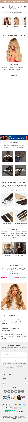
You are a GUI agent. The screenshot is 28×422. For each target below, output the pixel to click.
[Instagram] (8, 391)
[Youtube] (22, 391)
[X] (12, 391)
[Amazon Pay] (10, 408)
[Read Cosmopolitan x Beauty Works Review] (14, 397)
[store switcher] (25, 7)
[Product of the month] (14, 137)
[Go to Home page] (12, 7)
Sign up (14, 360)
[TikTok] (19, 391)
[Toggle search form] (17, 7)
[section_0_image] (7, 156)
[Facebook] (5, 391)
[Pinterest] (15, 391)
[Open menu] (3, 7)
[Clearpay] (20, 408)
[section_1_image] (20, 156)
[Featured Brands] (14, 277)
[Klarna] (15, 408)
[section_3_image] (20, 170)
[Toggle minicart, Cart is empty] (21, 7)
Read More (4, 323)
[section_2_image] (7, 170)
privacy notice (19, 366)
